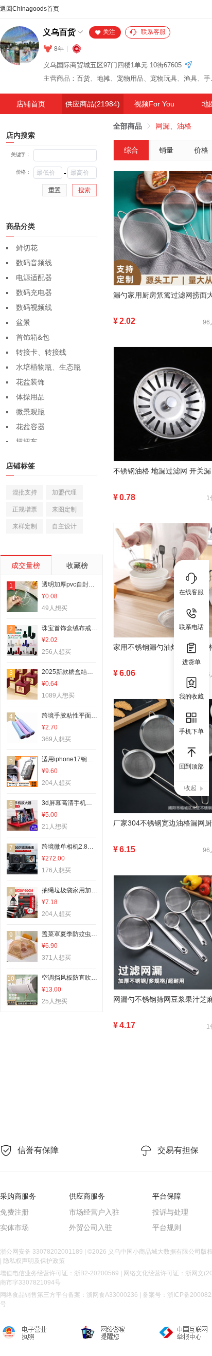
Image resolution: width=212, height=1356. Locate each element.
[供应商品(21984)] (92, 104)
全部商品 (127, 126)
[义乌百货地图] (188, 65)
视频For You (154, 104)
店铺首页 (30, 104)
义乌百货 (59, 32)
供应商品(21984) (92, 104)
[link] (127, 126)
